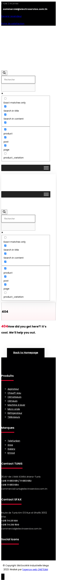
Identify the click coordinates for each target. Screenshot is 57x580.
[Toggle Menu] (46, 167)
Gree (10, 445)
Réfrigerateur (15, 413)
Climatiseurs (14, 397)
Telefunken (14, 440)
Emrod (11, 453)
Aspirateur (13, 389)
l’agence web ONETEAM (35, 569)
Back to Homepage (25, 352)
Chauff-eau (14, 393)
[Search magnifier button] (4, 72)
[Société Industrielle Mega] (22, 54)
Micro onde (14, 409)
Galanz (11, 449)
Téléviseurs (14, 417)
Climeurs (12, 401)
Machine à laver (16, 405)
